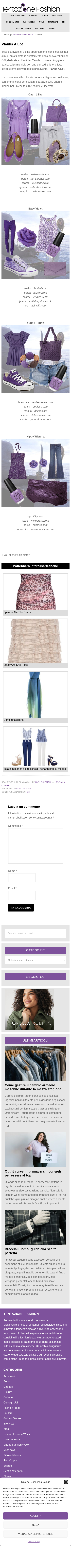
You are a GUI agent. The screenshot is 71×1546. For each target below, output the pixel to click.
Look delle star (12, 1439)
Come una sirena (13, 719)
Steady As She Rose (15, 664)
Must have (9, 1450)
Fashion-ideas (24, 789)
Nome (12, 871)
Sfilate (7, 1476)
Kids (6, 1428)
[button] (66, 1482)
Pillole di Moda (12, 1455)
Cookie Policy (34, 1541)
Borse (6, 1381)
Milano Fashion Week (16, 1444)
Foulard (8, 1413)
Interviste (8, 1423)
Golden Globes (12, 1418)
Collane (8, 1397)
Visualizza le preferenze (35, 1534)
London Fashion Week (16, 1434)
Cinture (7, 1392)
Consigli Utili (10, 1402)
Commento (15, 825)
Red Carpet (10, 1460)
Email (12, 888)
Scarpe (7, 1465)
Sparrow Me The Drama (17, 612)
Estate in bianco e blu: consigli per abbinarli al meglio (34, 768)
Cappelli (8, 1386)
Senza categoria (13, 1471)
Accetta (35, 1515)
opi (28, 792)
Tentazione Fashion (35, 7)
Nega (35, 1524)
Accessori (9, 1376)
